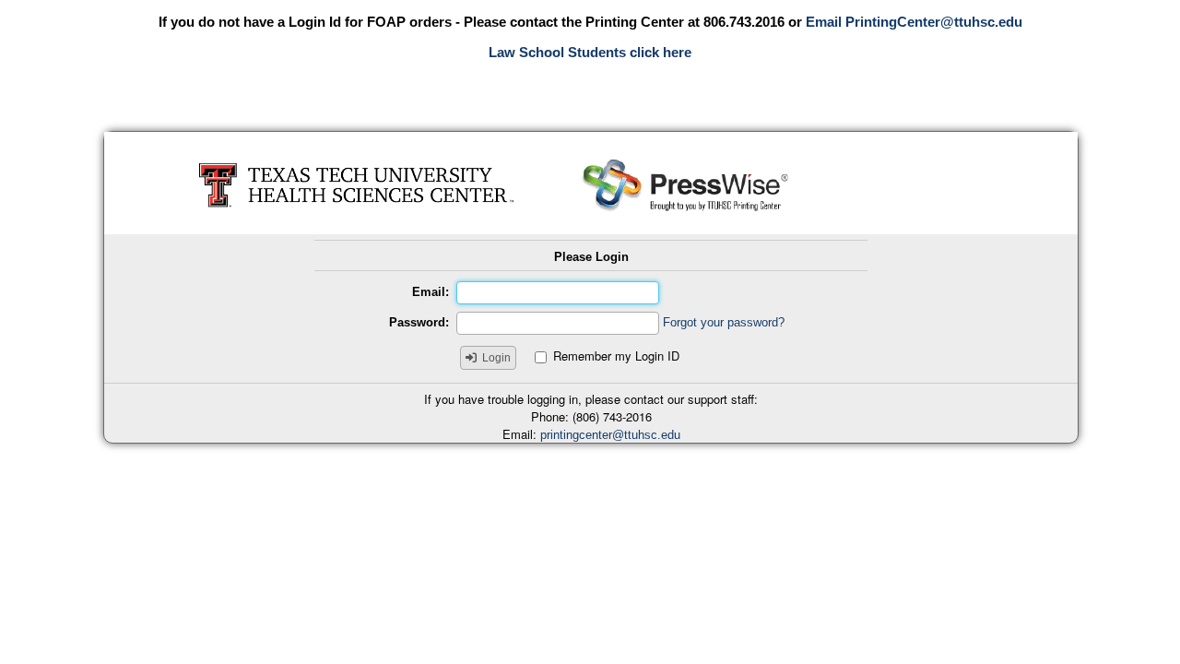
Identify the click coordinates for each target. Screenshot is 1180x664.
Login (496, 357)
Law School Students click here (590, 52)
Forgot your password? (724, 322)
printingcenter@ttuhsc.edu (610, 435)
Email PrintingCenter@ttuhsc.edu (914, 22)
